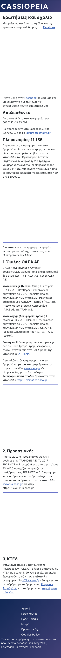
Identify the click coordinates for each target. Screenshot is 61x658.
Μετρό (25, 624)
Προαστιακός (29, 629)
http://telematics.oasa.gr (32, 380)
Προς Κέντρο (29, 613)
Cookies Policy (30, 634)
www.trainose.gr (13, 484)
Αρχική (25, 608)
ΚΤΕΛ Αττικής (31, 580)
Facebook (49, 27)
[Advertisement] (30, 62)
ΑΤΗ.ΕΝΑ (24, 353)
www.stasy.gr (32, 368)
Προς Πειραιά (29, 618)
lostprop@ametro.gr (38, 132)
